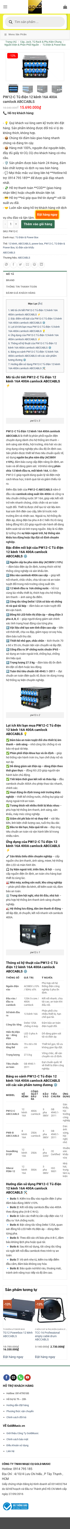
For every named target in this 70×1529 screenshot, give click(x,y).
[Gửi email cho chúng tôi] (13, 1377)
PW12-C (48, 243)
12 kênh (12, 243)
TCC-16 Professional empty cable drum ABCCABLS (47, 1336)
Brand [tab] (10, 280)
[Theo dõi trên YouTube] (27, 1377)
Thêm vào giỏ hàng (38, 224)
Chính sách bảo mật (17, 1439)
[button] (5, 6)
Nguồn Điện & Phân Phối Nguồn (21, 44)
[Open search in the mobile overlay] (35, 22)
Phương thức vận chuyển (20, 1411)
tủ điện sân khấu (25, 247)
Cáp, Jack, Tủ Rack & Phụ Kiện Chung (40, 41)
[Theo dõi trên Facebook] (6, 1377)
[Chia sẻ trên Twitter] (20, 265)
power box (37, 243)
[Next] (64, 1326)
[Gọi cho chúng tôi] (20, 1377)
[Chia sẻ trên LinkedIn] (41, 265)
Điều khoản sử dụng (17, 1445)
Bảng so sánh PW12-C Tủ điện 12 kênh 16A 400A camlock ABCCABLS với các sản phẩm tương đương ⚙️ (33, 356)
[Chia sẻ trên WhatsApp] (6, 265)
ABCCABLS (24, 243)
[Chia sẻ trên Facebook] (13, 265)
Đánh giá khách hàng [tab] (20, 292)
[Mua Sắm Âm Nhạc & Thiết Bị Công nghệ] (35, 7)
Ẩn (40, 303)
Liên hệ (10, 1451)
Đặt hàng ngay (13, 1357)
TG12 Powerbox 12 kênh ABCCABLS (18, 1334)
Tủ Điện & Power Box (54, 44)
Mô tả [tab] (10, 274)
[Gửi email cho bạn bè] (27, 265)
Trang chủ (11, 41)
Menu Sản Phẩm (18, 34)
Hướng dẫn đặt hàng (17, 1405)
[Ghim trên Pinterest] (34, 265)
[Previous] (5, 1326)
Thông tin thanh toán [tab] (21, 286)
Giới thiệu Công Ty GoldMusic (22, 1433)
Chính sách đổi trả (16, 1417)
